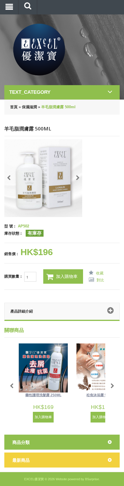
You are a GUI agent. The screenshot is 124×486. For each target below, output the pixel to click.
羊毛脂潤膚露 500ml (58, 107)
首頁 (14, 107)
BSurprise (92, 479)
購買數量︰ (14, 276)
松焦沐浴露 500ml (101, 395)
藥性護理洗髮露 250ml (43, 395)
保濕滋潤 (29, 107)
